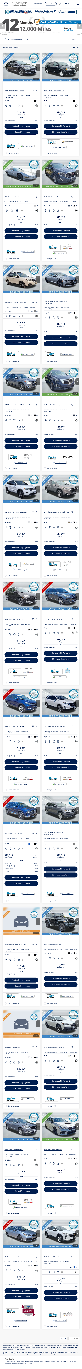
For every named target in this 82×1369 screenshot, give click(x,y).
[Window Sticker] (76, 622)
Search (74, 29)
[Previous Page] (62, 1328)
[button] (38, 56)
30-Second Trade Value (21, 121)
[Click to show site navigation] (78, 4)
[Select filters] (74, 36)
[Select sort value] (77, 36)
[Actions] (36, 80)
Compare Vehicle (13, 142)
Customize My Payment (21, 115)
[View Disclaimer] (22, 95)
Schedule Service (50, 4)
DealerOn (17, 1350)
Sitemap (22, 1350)
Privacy (27, 1350)
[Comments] (36, 95)
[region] (21, 109)
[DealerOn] (10, 1348)
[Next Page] (66, 1328)
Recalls (30, 1352)
